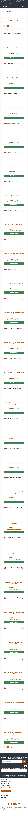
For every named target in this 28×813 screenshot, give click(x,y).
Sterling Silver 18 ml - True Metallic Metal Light (14, 313)
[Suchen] (16, 6)
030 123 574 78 (5, 783)
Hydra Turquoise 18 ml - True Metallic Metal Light (14, 643)
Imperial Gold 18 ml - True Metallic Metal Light (14, 373)
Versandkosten (20, 807)
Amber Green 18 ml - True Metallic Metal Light (14, 733)
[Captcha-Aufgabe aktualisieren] (25, 766)
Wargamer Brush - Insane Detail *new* (14, 138)
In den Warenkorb (14, 57)
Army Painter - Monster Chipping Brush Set (14, 78)
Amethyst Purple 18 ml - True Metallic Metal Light (14, 522)
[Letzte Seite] (19, 26)
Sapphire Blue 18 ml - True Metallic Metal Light (14, 613)
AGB (8, 776)
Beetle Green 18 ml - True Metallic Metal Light (14, 673)
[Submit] (24, 761)
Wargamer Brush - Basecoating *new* (14, 224)
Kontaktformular (11, 787)
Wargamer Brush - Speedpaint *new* (14, 283)
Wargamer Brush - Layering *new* (14, 195)
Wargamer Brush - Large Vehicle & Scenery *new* (14, 254)
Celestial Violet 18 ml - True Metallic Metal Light (14, 553)
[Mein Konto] (22, 6)
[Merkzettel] (19, 6)
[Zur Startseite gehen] (14, 4)
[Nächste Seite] (17, 26)
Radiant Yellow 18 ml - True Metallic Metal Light (14, 343)
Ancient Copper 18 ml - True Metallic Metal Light (14, 403)
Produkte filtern (14, 20)
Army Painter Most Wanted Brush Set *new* (14, 108)
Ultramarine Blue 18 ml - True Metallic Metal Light (14, 583)
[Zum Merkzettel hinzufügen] (22, 34)
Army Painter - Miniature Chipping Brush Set (14, 48)
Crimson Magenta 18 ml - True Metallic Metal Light (14, 492)
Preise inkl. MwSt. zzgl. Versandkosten (14, 54)
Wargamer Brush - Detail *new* (14, 167)
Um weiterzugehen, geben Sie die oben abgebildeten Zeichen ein (13, 768)
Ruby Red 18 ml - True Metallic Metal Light (14, 463)
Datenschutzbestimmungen (12, 775)
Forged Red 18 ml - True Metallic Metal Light (14, 433)
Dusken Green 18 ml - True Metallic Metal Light (14, 703)
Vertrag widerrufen (6, 791)
